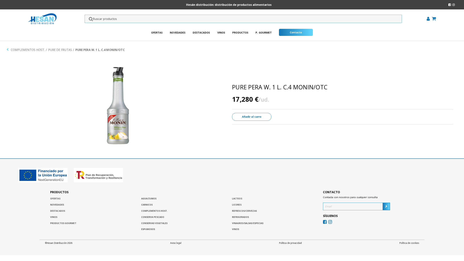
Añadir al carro (252, 116)
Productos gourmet (63, 223)
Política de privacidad (290, 243)
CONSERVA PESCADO (152, 217)
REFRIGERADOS (240, 217)
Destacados (201, 32)
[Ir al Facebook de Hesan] (449, 5)
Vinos (221, 32)
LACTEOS (237, 198)
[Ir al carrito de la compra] (433, 19)
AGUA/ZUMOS (149, 198)
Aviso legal (175, 243)
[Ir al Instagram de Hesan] (453, 5)
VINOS (235, 229)
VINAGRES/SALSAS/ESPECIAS (247, 223)
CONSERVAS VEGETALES (154, 223)
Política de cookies (409, 243)
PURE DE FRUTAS (60, 50)
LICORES (236, 204)
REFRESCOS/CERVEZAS (244, 210)
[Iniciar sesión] (427, 19)
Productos (240, 32)
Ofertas (157, 32)
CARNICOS (147, 204)
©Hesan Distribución (58, 243)
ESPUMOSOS (148, 229)
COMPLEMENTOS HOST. (28, 50)
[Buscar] (90, 19)
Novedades (177, 32)
